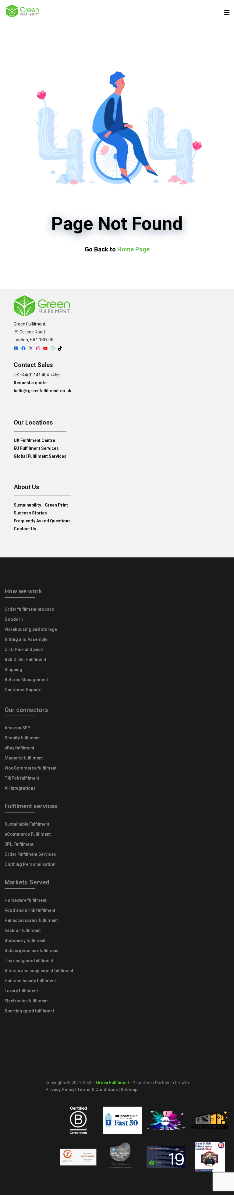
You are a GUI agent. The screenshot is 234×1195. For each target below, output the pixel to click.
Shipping (13, 669)
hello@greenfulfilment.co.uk (42, 390)
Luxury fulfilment (21, 990)
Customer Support (23, 689)
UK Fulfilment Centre (34, 440)
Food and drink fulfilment (30, 910)
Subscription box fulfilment (32, 950)
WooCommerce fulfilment (31, 768)
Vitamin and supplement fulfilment (39, 970)
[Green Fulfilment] (23, 12)
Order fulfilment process (29, 609)
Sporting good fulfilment (29, 1010)
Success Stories (30, 512)
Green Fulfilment (112, 1082)
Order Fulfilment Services (30, 854)
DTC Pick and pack (24, 649)
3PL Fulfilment (19, 844)
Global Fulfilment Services (40, 456)
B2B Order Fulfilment (25, 659)
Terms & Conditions (97, 1089)
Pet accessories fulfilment (31, 920)
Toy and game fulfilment (29, 960)
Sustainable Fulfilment (27, 824)
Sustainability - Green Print (41, 505)
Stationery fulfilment (25, 940)
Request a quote (30, 382)
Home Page (133, 249)
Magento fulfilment (24, 758)
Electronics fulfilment (26, 1000)
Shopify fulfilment (22, 737)
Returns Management (26, 679)
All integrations (20, 788)
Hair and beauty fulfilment (30, 980)
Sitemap (129, 1089)
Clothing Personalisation (30, 864)
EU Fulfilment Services (36, 448)
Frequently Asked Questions (42, 520)
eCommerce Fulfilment (28, 834)
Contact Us (25, 528)
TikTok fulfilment (22, 778)
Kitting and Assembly (26, 639)
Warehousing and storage (31, 629)
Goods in (14, 619)
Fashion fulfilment (23, 930)
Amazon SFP (17, 727)
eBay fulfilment (19, 747)
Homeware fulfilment (26, 900)
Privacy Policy (59, 1089)
